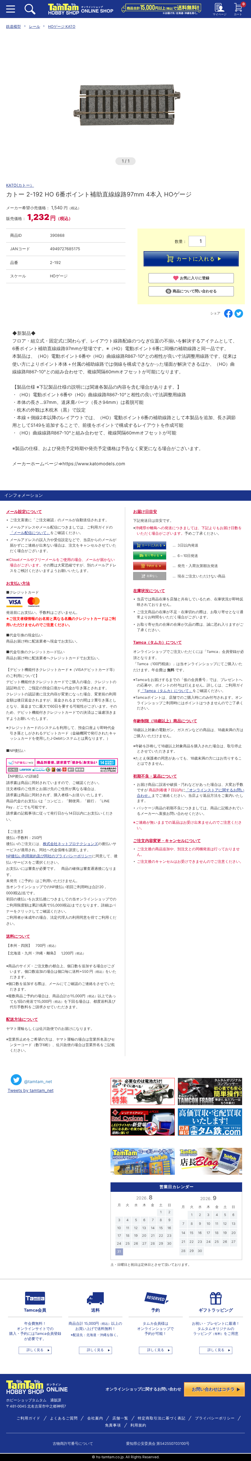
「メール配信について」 (30, 533)
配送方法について (22, 1019)
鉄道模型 (13, 26)
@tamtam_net (38, 1081)
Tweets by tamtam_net (31, 1090)
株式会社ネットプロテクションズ (70, 844)
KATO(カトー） (20, 185)
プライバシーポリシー (215, 1418)
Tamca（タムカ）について (157, 642)
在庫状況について (149, 590)
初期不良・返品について (155, 776)
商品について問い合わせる (195, 291)
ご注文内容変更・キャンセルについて (167, 840)
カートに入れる (195, 259)
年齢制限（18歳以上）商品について (165, 721)
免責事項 (113, 1425)
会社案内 (95, 1418)
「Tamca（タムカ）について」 (166, 691)
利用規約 (138, 1425)
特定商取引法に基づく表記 (161, 1418)
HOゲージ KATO (61, 26)
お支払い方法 (18, 583)
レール (34, 26)
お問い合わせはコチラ (213, 1389)
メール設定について (24, 511)
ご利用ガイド (28, 1418)
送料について (18, 936)
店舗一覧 (120, 1418)
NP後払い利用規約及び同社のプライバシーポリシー (49, 856)
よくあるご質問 (64, 1418)
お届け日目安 (145, 511)
